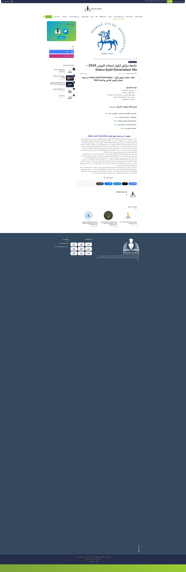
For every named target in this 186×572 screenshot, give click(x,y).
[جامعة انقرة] (88, 249)
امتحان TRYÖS (102, 16)
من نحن (94, 559)
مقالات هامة (57, 16)
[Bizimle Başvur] (92, 9)
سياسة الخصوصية (88, 559)
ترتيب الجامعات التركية (74, 16)
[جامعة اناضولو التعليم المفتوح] (70, 91)
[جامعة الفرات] (81, 244)
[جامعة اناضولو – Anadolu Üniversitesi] (70, 71)
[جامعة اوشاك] (88, 253)
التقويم (110, 16)
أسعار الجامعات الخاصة (118, 16)
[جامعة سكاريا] (70, 97)
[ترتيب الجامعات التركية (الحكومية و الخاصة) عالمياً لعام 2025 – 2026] (70, 84)
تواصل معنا (99, 559)
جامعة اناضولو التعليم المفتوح (59, 89)
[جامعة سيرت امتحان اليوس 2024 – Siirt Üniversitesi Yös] (128, 215)
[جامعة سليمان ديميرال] (73, 249)
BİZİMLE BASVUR (130, 73)
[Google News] (108, 177)
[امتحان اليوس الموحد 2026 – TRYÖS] (70, 78)
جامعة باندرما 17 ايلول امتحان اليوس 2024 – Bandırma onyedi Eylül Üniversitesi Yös (89, 223)
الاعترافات (64, 16)
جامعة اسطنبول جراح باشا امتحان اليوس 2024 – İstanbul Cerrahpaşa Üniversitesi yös (108, 223)
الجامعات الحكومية (138, 16)
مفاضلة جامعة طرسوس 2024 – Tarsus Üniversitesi (156, 0)
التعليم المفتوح (85, 16)
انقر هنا (112, 107)
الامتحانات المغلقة (128, 58)
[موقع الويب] (126, 194)
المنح (92, 16)
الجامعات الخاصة (129, 16)
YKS (96, 16)
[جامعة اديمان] (81, 253)
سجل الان (48, 16)
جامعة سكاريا (62, 95)
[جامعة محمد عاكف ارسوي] (88, 244)
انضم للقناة (61, 37)
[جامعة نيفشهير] (81, 249)
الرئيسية (134, 58)
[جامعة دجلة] (73, 253)
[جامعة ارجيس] (73, 244)
